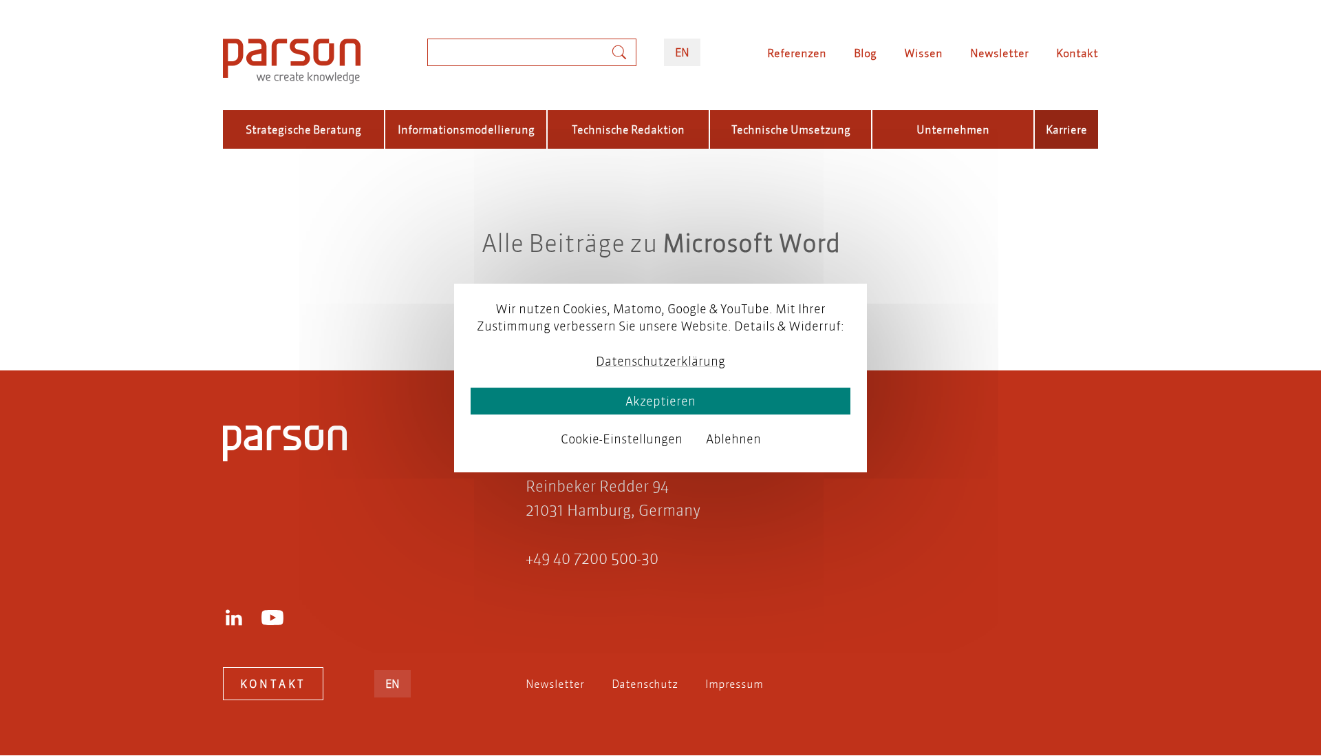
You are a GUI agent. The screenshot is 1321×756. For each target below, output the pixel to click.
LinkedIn (234, 618)
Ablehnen (733, 439)
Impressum (734, 683)
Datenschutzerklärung (660, 361)
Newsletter (999, 52)
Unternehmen (952, 129)
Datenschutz (645, 683)
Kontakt (1077, 52)
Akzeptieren (660, 401)
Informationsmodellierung (466, 129)
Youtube (272, 618)
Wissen (923, 52)
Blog (865, 52)
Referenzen (796, 52)
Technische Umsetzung (790, 129)
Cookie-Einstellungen (622, 439)
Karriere (1066, 129)
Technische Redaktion (628, 129)
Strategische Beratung (303, 129)
